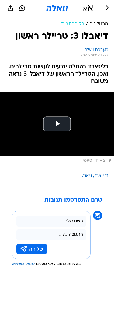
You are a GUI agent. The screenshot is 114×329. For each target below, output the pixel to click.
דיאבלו (86, 176)
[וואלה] (57, 8)
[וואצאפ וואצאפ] (22, 8)
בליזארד (101, 176)
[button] (88, 8)
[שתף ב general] (10, 8)
